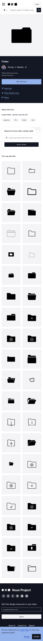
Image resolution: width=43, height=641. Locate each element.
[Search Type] (5, 10)
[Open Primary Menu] (3, 4)
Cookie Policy (24, 630)
